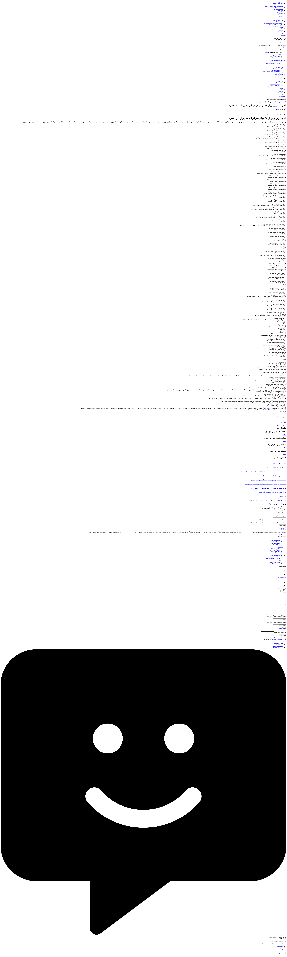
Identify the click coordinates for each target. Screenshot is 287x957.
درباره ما (281, 16)
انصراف (284, 619)
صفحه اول (280, 2)
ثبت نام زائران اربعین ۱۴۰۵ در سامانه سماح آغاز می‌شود (272, 492)
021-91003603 (282, 96)
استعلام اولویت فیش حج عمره (275, 7)
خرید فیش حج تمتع (275, 540)
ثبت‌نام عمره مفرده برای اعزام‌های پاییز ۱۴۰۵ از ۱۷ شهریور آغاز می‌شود (268, 480)
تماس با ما (280, 14)
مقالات (281, 72)
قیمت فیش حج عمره (278, 3)
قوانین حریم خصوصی (277, 639)
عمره (244, 532)
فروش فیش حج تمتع (275, 541)
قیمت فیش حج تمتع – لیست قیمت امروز (276, 463)
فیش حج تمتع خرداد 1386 (142, 582)
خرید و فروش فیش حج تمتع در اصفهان (273, 6)
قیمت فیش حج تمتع (278, 4)
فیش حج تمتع (249, 532)
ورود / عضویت (283, 635)
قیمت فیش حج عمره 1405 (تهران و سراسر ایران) (274, 475)
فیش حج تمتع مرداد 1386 (142, 585)
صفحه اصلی (280, 946)
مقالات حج (280, 10)
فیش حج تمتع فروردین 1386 (142, 579)
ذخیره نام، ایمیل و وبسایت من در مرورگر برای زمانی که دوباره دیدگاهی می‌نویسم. (264, 522)
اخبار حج (281, 13)
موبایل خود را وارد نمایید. (280, 632)
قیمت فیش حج (279, 67)
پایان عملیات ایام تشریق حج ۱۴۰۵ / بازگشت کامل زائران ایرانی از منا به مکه (267, 500)
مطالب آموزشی (279, 11)
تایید (280, 619)
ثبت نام (267, 52)
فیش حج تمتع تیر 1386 (142, 584)
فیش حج (143, 573)
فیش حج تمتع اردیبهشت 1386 (142, 581)
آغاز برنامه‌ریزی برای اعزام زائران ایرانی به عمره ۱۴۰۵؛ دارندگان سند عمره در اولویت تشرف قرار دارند (261, 471)
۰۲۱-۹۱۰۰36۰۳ (282, 534)
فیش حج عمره (276, 544)
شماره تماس (283, 589)
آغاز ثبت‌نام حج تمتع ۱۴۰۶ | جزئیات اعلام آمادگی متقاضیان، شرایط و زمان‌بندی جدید (265, 484)
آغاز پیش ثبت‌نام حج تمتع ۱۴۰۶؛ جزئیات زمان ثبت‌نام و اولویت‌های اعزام (268, 488)
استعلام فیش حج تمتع (278, 9)
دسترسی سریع (279, 538)
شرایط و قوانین (266, 637)
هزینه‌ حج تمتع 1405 (281, 496)
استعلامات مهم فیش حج (277, 54)
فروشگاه (281, 949)
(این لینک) (266, 409)
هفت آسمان (283, 529)
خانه (285, 101)
